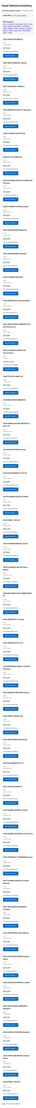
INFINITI (5, 30)
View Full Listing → (11, 56)
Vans (5, 26)
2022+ (5, 32)
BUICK (10, 26)
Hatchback (19, 24)
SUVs (25, 24)
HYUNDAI (28, 28)
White (10, 32)
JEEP (10, 30)
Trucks (31, 24)
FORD (5, 28)
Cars (4, 24)
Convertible (11, 24)
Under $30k (17, 30)
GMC (16, 28)
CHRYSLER (26, 26)
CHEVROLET (17, 26)
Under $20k (26, 30)
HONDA (21, 28)
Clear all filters (21, 15)
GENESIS (10, 28)
